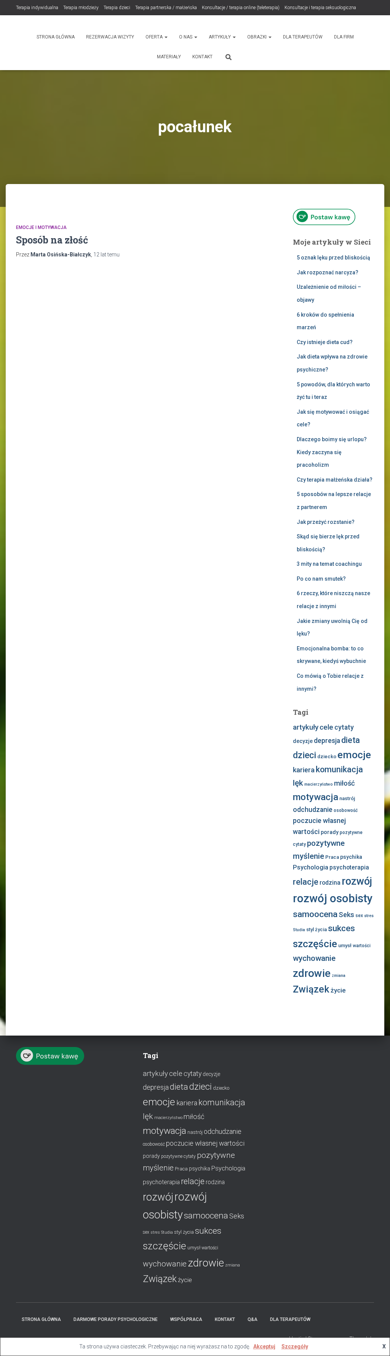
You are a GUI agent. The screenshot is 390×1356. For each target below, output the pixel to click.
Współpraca (186, 1319)
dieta (350, 740)
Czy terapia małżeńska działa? (334, 480)
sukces (341, 928)
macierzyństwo (318, 784)
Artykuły (220, 37)
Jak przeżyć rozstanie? (326, 522)
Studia (299, 929)
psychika (351, 857)
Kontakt (202, 56)
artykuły (305, 727)
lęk (298, 783)
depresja (327, 740)
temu (106, 254)
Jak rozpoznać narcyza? (327, 272)
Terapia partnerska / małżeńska (166, 7)
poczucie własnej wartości (205, 1143)
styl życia (316, 929)
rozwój (357, 881)
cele (326, 727)
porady (330, 832)
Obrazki (257, 37)
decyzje (303, 741)
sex (359, 915)
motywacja (315, 796)
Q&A (252, 1319)
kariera (304, 770)
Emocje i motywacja (41, 227)
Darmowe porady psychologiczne (116, 1319)
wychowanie (314, 958)
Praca (332, 857)
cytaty (344, 727)
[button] (166, 37)
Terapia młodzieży (81, 7)
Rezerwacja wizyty (110, 37)
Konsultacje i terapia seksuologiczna (320, 7)
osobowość (346, 810)
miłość (344, 783)
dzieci (304, 755)
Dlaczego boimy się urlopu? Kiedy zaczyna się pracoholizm (332, 452)
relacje (305, 882)
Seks (346, 915)
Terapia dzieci (117, 7)
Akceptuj (264, 1346)
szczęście (315, 943)
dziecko (326, 756)
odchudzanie (312, 809)
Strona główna (56, 37)
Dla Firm (344, 37)
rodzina (330, 882)
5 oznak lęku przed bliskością (333, 258)
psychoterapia (349, 867)
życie (338, 990)
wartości (362, 945)
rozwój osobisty (332, 898)
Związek (311, 989)
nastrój (347, 798)
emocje (354, 754)
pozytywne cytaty (178, 1156)
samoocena (315, 914)
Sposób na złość (52, 240)
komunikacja (339, 769)
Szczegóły (294, 1346)
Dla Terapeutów (303, 37)
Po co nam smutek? (321, 579)
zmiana (338, 975)
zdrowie (312, 973)
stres (369, 915)
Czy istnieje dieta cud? (325, 342)
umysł (345, 945)
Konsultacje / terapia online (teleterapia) (241, 7)
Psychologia (310, 867)
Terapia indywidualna (37, 7)
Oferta (154, 37)
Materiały (169, 56)
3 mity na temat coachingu (329, 564)
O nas (186, 37)
